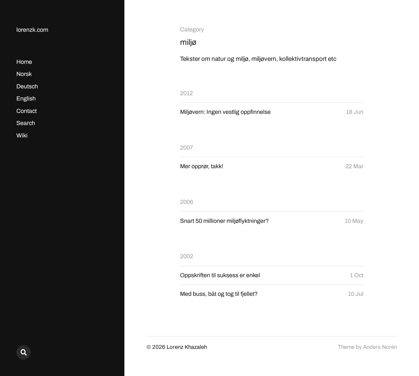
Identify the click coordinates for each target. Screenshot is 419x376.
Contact (26, 111)
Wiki (21, 135)
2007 (186, 147)
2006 (186, 202)
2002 (186, 256)
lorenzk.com (32, 30)
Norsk (24, 74)
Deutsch (27, 86)
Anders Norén (380, 347)
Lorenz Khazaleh (187, 347)
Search (25, 123)
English (26, 98)
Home (24, 62)
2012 (186, 93)
